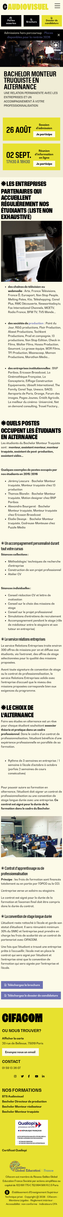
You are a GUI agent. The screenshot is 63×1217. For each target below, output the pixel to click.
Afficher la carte (13, 1038)
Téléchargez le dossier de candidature (33, 995)
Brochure (31, 21)
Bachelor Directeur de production (24, 1101)
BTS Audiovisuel (13, 1096)
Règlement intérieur (41, 1200)
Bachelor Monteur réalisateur (22, 1106)
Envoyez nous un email (20, 1052)
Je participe (44, 134)
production (36, 323)
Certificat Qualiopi (14, 1150)
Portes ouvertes (11, 22)
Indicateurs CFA (48, 1204)
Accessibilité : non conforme (21, 1204)
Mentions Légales (19, 1200)
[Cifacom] (25, 6)
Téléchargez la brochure (24, 985)
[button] (7, 1192)
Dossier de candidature (52, 22)
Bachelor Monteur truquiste (20, 1111)
